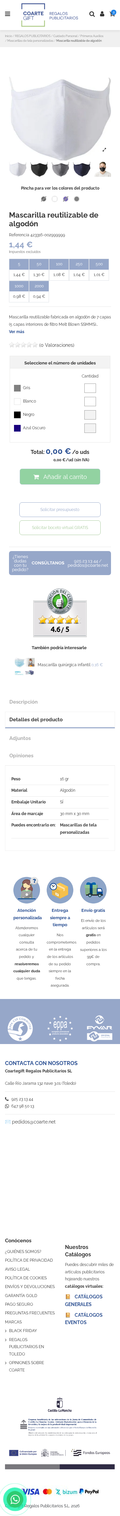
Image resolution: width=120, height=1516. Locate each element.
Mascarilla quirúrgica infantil (64, 665)
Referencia (19, 235)
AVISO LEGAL (17, 1269)
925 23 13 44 (21, 1099)
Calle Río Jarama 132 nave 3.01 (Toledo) (40, 1083)
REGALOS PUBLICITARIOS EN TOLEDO (26, 1346)
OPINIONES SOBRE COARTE (26, 1366)
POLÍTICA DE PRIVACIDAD (29, 1260)
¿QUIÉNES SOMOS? (23, 1251)
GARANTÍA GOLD (21, 1295)
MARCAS (13, 1322)
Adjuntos (20, 738)
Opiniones (21, 755)
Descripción (23, 702)
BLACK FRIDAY (23, 1330)
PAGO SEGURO (19, 1304)
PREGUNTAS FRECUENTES (30, 1313)
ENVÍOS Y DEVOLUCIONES (30, 1286)
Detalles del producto (36, 719)
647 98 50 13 (22, 1106)
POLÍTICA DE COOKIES (26, 1278)
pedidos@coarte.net (34, 1121)
